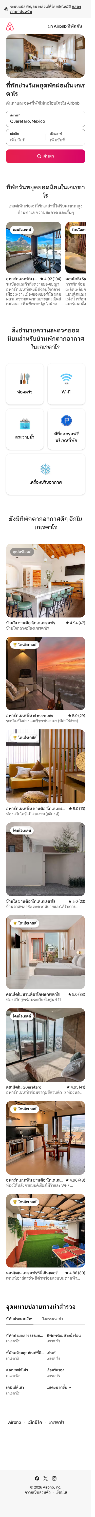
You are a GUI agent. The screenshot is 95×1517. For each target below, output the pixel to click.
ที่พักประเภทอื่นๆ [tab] (19, 1318)
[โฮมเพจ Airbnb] (10, 26)
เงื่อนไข (61, 1492)
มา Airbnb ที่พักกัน (65, 26)
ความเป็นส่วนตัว (38, 1492)
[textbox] (26, 140)
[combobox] (45, 121)
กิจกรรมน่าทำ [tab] (52, 1318)
